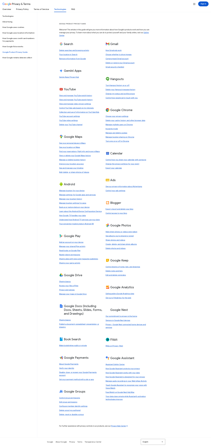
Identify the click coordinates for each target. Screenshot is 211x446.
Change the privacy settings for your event (122, 164)
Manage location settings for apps (72, 203)
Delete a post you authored (70, 410)
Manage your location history (70, 199)
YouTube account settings (69, 116)
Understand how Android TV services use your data (79, 220)
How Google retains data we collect (17, 58)
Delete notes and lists (114, 271)
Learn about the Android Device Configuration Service (80, 211)
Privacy (72, 442)
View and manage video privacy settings (75, 104)
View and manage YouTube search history (76, 100)
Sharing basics (65, 282)
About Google (61, 442)
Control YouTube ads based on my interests (76, 108)
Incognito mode (112, 129)
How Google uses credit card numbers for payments (18, 39)
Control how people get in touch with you (122, 98)
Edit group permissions (68, 402)
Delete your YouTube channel (70, 125)
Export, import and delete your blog (119, 209)
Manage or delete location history (72, 160)
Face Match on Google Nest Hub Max (120, 392)
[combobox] (153, 442)
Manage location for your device (72, 191)
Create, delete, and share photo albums (121, 244)
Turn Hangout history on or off (118, 85)
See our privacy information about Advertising (124, 186)
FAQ (73, 9)
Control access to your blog (116, 213)
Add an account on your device (71, 242)
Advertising (7, 22)
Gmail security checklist (115, 67)
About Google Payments (69, 364)
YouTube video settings (68, 120)
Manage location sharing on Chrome (120, 137)
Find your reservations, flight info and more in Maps (79, 151)
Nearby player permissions (69, 255)
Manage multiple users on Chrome (119, 125)
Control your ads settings (115, 191)
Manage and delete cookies (116, 133)
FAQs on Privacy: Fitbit (114, 346)
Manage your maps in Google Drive (73, 294)
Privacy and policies (67, 290)
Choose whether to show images (119, 55)
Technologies (60, 9)
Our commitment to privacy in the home (121, 316)
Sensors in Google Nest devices (118, 320)
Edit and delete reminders (116, 275)
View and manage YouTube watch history (75, 96)
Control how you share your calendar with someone (126, 160)
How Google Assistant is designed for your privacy (125, 377)
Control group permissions (69, 398)
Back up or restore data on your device (74, 207)
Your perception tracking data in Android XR (76, 224)
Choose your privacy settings (117, 116)
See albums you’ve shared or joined (120, 236)
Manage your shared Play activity (72, 246)
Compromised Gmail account (117, 59)
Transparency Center (93, 442)
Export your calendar (114, 168)
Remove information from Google (72, 59)
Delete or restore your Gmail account (120, 63)
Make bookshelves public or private (73, 346)
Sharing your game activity (69, 263)
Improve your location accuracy (71, 164)
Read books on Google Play (70, 251)
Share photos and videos (115, 240)
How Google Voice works (12, 46)
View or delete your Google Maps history (75, 156)
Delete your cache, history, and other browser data (125, 120)
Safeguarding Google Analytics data (120, 294)
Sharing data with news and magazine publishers (78, 259)
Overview (6, 9)
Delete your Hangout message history (120, 90)
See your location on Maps (69, 147)
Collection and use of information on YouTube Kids (79, 112)
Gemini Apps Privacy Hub (69, 77)
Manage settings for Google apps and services (77, 195)
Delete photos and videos (116, 248)
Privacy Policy (22, 9)
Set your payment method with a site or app (76, 379)
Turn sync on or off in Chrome (117, 141)
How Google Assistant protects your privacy (123, 369)
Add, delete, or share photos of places (74, 172)
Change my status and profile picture (120, 94)
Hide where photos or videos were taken (121, 232)
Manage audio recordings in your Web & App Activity (126, 381)
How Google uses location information (18, 33)
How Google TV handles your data (72, 216)
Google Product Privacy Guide (15, 52)
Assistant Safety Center (115, 364)
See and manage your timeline (71, 168)
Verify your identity (66, 368)
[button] (194, 4)
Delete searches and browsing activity (74, 50)
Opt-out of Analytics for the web (118, 298)
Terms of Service (41, 9)
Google (50, 442)
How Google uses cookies (13, 27)
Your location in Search (68, 55)
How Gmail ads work (114, 50)
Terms (79, 442)
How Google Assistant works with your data (123, 373)
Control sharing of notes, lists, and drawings (123, 267)
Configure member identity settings (73, 406)
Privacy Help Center (118, 426)
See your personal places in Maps (72, 143)
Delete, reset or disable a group (71, 414)
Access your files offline (68, 286)
